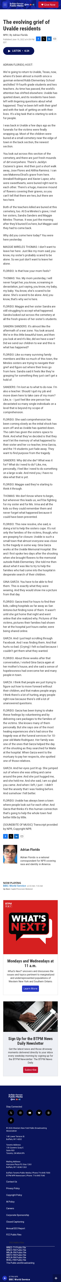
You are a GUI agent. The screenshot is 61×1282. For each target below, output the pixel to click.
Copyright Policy (14, 1195)
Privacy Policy (13, 1188)
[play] (5, 1278)
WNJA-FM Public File (16, 1252)
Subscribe (30, 1069)
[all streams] (57, 1278)
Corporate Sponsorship (17, 1215)
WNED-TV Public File (16, 1247)
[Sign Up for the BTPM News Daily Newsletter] (30, 1016)
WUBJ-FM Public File (16, 1260)
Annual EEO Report (15, 1228)
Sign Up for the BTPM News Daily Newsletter (30, 1041)
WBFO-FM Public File (16, 1255)
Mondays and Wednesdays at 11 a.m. (30, 963)
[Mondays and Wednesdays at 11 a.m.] (30, 927)
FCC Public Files (13, 1235)
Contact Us (11, 1182)
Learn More (30, 988)
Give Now (49, 4)
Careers (10, 1208)
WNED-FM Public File (16, 1250)
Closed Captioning (15, 1222)
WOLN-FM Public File (16, 1257)
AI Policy (10, 1202)
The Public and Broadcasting (20, 1263)
